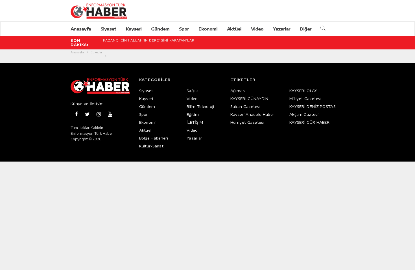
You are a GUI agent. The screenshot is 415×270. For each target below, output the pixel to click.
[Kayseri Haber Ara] (323, 29)
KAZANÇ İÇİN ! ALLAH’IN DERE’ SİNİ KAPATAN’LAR (149, 40)
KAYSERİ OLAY (303, 90)
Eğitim (193, 114)
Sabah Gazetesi (245, 106)
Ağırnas (237, 90)
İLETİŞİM (195, 122)
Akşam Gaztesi (303, 114)
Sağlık (192, 90)
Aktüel (234, 28)
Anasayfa (81, 28)
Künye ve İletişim (87, 103)
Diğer (305, 28)
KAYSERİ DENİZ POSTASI (313, 106)
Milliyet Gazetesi (305, 98)
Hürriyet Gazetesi (247, 122)
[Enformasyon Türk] (105, 11)
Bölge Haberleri (153, 138)
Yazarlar (281, 28)
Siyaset (108, 28)
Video (257, 28)
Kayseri (133, 28)
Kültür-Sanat (151, 146)
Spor (184, 28)
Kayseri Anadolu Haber (252, 114)
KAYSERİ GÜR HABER (309, 122)
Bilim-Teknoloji (200, 106)
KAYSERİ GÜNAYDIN (249, 98)
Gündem (160, 28)
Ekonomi (207, 28)
